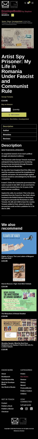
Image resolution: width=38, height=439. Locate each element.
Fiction (22, 374)
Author (6, 130)
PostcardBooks (25, 388)
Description (8, 126)
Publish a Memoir (7, 409)
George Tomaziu (7, 97)
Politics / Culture (26, 391)
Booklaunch (5, 376)
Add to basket (15, 114)
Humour (23, 379)
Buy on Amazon (7, 104)
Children (23, 394)
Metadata (7, 135)
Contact (4, 403)
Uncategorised (17, 21)
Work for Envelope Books (7, 383)
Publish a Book (6, 406)
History (23, 382)
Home (4, 21)
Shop (9, 21)
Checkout (4, 411)
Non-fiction (14, 119)
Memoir (23, 385)
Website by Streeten (19, 431)
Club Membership (7, 379)
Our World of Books (8, 387)
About (3, 374)
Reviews (6, 139)
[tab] (19, 126)
